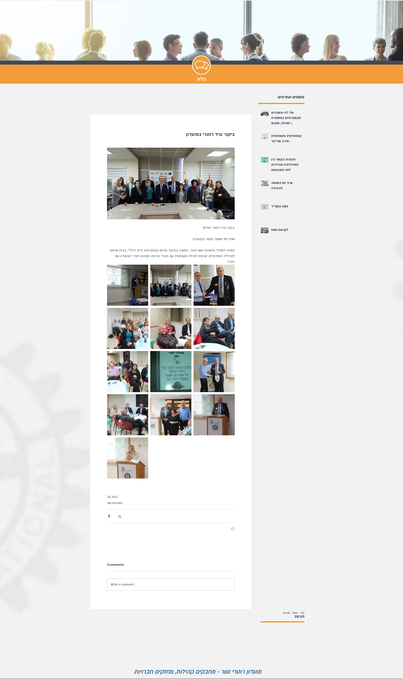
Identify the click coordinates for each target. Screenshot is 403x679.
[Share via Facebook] (109, 516)
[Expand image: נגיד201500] (170, 285)
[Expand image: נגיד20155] (214, 371)
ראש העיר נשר (115, 502)
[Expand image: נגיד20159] (127, 328)
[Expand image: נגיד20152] (127, 458)
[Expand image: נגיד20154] (170, 371)
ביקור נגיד (112, 496)
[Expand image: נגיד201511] (214, 285)
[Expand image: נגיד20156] (127, 371)
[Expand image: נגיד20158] (170, 328)
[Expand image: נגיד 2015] (170, 414)
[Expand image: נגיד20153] (214, 414)
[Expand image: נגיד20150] (127, 414)
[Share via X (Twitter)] (119, 516)
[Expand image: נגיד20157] (214, 328)
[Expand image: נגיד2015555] (127, 285)
